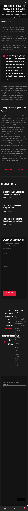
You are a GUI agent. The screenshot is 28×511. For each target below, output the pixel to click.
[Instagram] (23, 499)
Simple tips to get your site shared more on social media (13, 220)
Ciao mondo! (21, 171)
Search (14, 508)
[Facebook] (19, 499)
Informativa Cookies (22, 322)
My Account (4, 508)
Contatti (22, 325)
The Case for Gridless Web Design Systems (12, 206)
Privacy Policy (22, 318)
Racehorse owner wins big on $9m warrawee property (13, 193)
